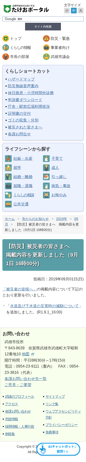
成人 (55, 168)
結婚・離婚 (22, 177)
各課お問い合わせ (18, 411)
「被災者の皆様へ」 (19, 289)
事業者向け (60, 48)
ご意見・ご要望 (18, 385)
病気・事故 (60, 186)
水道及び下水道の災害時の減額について (44, 306)
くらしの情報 (20, 48)
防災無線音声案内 (23, 86)
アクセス (11, 404)
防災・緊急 (60, 38)
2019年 (61, 219)
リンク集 (51, 404)
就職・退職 (22, 186)
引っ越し (59, 177)
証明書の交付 (19, 113)
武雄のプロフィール (19, 396)
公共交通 (21, 204)
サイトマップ (55, 396)
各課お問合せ (19, 134)
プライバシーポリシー (61, 425)
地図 (25, 354)
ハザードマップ (21, 79)
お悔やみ (59, 195)
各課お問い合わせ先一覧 (26, 379)
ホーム (10, 219)
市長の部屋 (19, 57)
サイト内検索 (43, 26)
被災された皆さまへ (25, 127)
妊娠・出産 (22, 158)
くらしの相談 (23, 195)
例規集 (10, 434)
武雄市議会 (60, 57)
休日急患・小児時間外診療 (31, 93)
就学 (17, 168)
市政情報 (11, 419)
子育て (57, 158)
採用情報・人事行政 (19, 426)
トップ (16, 38)
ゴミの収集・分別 (23, 120)
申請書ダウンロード (25, 100)
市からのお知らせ (35, 219)
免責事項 (51, 432)
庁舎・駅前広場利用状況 (29, 106)
